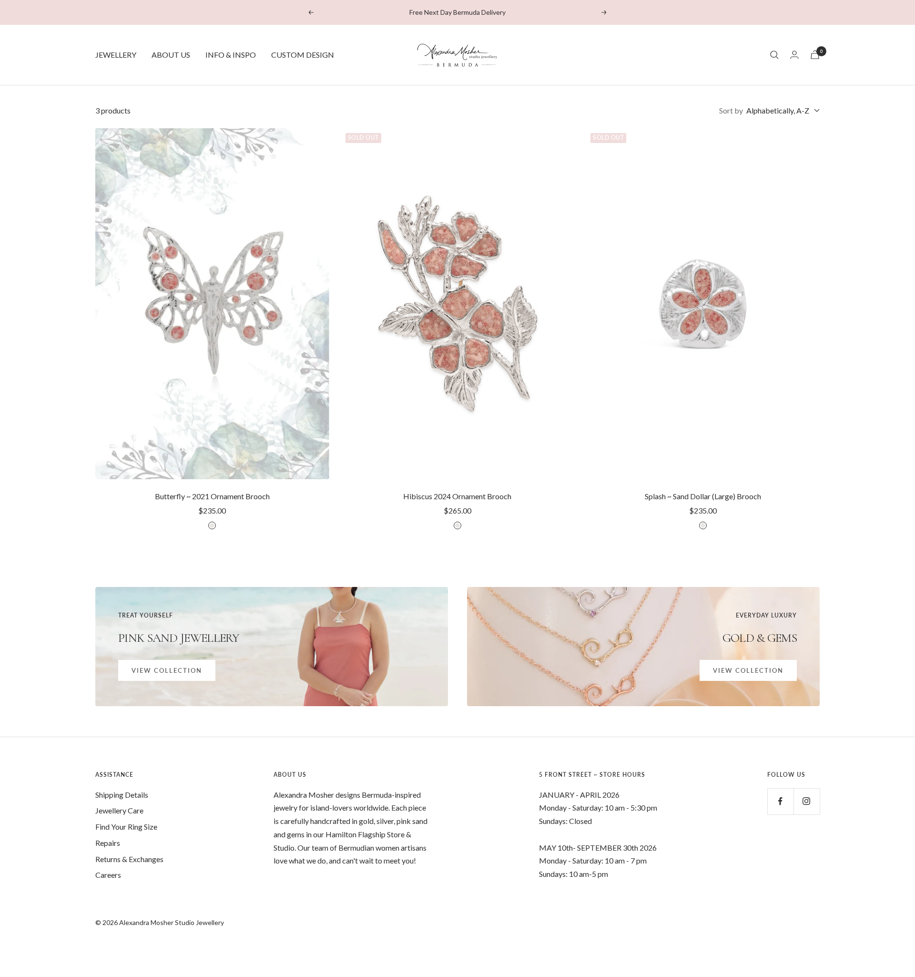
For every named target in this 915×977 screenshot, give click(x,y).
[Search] (774, 55)
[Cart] (815, 54)
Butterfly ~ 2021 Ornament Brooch (212, 496)
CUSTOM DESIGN (302, 54)
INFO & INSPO (230, 54)
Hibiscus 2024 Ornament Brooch (457, 496)
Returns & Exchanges (129, 859)
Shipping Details (121, 794)
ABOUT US (171, 54)
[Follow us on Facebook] (780, 801)
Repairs (107, 842)
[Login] (794, 55)
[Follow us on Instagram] (806, 801)
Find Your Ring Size (126, 826)
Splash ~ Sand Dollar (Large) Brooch (703, 496)
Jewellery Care (119, 810)
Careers (108, 874)
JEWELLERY (115, 54)
